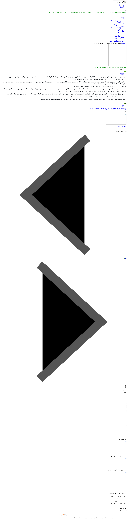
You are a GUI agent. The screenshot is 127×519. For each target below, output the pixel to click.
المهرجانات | (121, 6)
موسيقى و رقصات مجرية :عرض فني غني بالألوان (115, 109)
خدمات (122, 26)
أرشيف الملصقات (117, 36)
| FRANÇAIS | (121, 4)
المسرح (122, 18)
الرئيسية (124, 43)
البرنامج (122, 23)
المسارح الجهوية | (120, 5)
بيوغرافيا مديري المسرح (116, 19)
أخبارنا (122, 17)
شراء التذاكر (121, 29)
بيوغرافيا (119, 32)
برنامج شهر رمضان (122, 126)
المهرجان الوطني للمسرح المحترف (116, 41)
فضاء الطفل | (121, 7)
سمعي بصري (118, 40)
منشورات (119, 34)
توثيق (123, 31)
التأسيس (119, 22)
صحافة (122, 37)
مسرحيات (119, 33)
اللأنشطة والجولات (117, 24)
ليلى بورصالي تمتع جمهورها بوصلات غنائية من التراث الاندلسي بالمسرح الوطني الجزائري (107, 108)
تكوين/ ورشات (118, 28)
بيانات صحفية (118, 38)
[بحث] (125, 1)
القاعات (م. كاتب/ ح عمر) (115, 27)
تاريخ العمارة (118, 21)
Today (125, 258)
